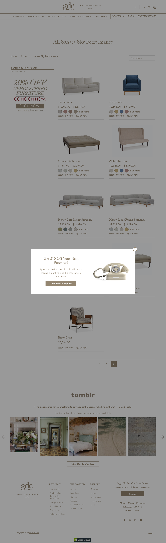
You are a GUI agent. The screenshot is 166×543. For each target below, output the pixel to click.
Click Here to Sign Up (61, 284)
